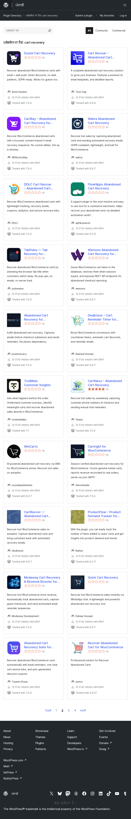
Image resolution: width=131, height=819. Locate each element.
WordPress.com (15, 760)
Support (72, 737)
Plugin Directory (12, 15)
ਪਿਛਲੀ (48, 710)
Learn (70, 731)
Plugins (39, 743)
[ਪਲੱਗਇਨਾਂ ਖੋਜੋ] (49, 30)
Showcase (41, 731)
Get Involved (107, 731)
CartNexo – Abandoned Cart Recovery (105, 383)
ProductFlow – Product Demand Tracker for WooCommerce (104, 514)
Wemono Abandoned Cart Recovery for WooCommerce (103, 252)
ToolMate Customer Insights (37, 383)
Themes (40, 737)
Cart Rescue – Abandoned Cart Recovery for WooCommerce (100, 55)
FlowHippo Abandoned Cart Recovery (104, 186)
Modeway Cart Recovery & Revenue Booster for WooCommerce (42, 580)
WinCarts (31, 446)
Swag (104, 749)
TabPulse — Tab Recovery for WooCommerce (36, 252)
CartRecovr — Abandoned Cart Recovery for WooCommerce (36, 514)
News (7, 737)
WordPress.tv (77, 749)
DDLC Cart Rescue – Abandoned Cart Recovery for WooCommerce (37, 186)
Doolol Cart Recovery (39, 53)
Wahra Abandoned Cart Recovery (101, 120)
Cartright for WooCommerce (99, 448)
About (7, 731)
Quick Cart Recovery (103, 577)
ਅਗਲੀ (83, 710)
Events (103, 737)
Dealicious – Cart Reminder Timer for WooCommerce (102, 317)
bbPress (10, 772)
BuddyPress (12, 778)
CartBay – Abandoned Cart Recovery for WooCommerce (40, 121)
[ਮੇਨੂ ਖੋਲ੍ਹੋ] (125, 5)
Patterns (40, 749)
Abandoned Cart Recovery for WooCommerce (36, 317)
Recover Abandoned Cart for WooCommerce (105, 645)
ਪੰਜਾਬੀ (14, 793)
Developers (74, 743)
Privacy (8, 749)
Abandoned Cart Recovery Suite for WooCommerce (37, 645)
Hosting (8, 743)
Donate (105, 743)
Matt (8, 766)
